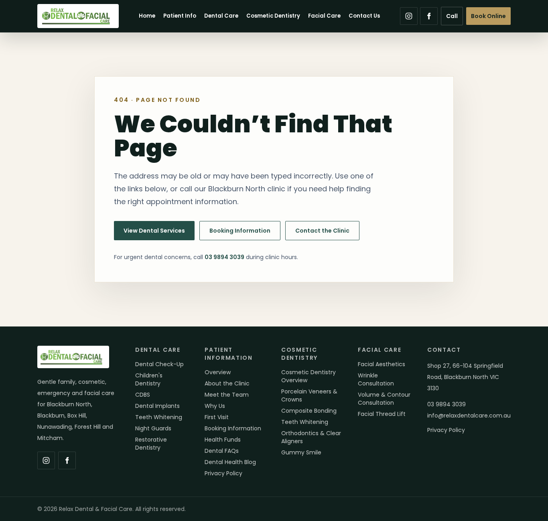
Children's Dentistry (148, 379)
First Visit (217, 417)
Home (147, 16)
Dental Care (221, 16)
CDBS (142, 395)
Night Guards (153, 428)
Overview (218, 372)
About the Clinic (227, 383)
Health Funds (223, 440)
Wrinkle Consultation (376, 379)
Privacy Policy (223, 473)
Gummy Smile (301, 452)
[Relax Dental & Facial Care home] (78, 16)
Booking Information (239, 231)
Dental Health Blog (230, 462)
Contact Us (364, 16)
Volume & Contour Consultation (384, 399)
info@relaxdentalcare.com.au (469, 416)
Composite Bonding (309, 411)
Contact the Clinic (322, 231)
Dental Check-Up (159, 364)
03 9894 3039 (224, 257)
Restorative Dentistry (151, 444)
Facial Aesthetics (381, 364)
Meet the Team (227, 395)
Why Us (215, 406)
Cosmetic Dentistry (273, 16)
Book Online (488, 16)
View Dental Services (154, 231)
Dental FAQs (222, 451)
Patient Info (179, 16)
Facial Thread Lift (382, 414)
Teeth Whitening (158, 417)
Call (452, 16)
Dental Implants (157, 406)
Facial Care (324, 16)
